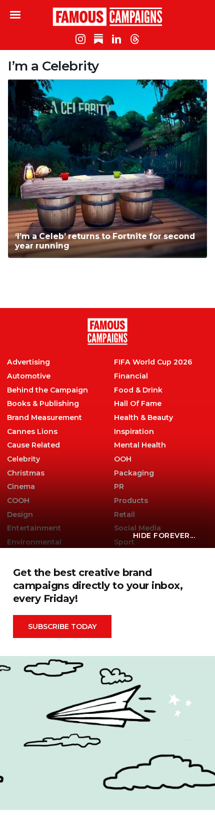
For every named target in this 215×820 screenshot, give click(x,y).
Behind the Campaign (47, 390)
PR (119, 486)
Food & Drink (138, 390)
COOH (18, 500)
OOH (123, 459)
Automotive (28, 376)
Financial (131, 376)
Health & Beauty (143, 418)
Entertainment (34, 528)
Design (20, 514)
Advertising (28, 362)
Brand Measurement (44, 418)
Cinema (21, 486)
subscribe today (62, 626)
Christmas (25, 473)
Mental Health (140, 445)
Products (131, 500)
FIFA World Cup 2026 (153, 362)
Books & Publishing (43, 404)
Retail (124, 514)
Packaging (134, 473)
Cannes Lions (32, 432)
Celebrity (23, 459)
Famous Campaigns (107, 17)
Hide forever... (164, 535)
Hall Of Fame (138, 404)
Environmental (34, 542)
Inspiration (134, 432)
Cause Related (33, 445)
